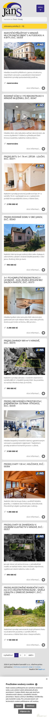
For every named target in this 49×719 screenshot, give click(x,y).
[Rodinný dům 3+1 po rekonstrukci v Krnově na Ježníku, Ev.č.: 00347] (24, 117)
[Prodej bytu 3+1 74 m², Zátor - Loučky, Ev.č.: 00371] (24, 177)
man (41, 669)
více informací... (33, 88)
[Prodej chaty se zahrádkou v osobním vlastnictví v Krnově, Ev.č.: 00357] (24, 548)
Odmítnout (30, 706)
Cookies (37, 667)
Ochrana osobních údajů (23, 667)
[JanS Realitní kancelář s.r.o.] (12, 9)
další (30, 655)
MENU (40, 7)
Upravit (18, 706)
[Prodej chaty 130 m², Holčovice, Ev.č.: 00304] (24, 485)
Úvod (15, 19)
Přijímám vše (25, 711)
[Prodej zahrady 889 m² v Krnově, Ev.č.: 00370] (24, 361)
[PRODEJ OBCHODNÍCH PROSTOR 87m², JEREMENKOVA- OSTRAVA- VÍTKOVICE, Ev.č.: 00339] (24, 424)
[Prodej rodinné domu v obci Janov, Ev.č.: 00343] (24, 238)
